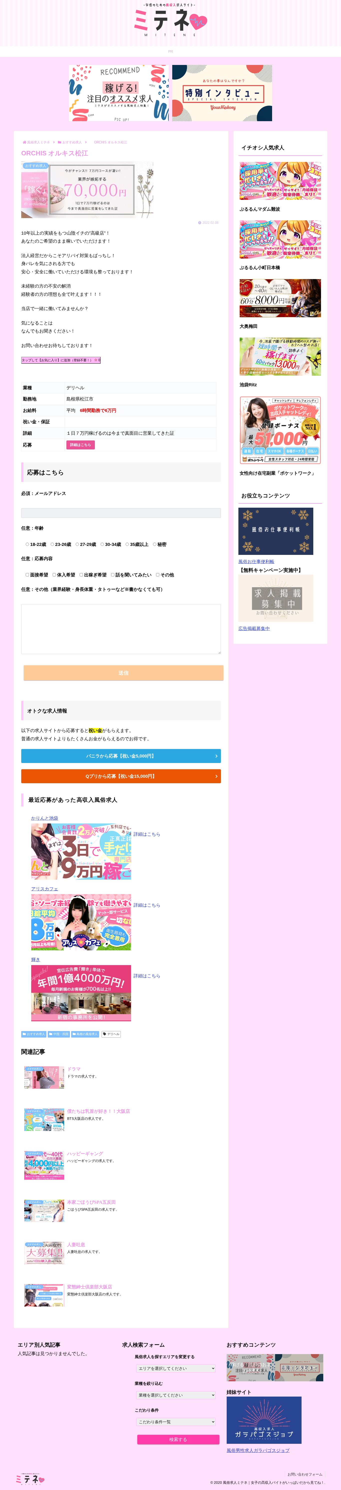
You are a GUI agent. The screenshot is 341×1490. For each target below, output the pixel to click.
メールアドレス (43, 493)
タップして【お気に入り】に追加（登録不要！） (61, 360)
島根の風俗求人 (87, 1034)
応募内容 (37, 558)
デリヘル (113, 1034)
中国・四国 (60, 1034)
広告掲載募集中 (254, 628)
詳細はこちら (80, 445)
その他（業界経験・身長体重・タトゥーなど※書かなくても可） (93, 589)
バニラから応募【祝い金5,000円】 (121, 755)
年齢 (32, 528)
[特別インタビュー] (222, 93)
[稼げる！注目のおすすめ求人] (119, 93)
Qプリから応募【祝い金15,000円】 (121, 776)
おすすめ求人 (36, 1034)
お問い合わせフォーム (305, 1474)
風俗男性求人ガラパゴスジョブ (258, 1450)
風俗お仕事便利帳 (256, 561)
